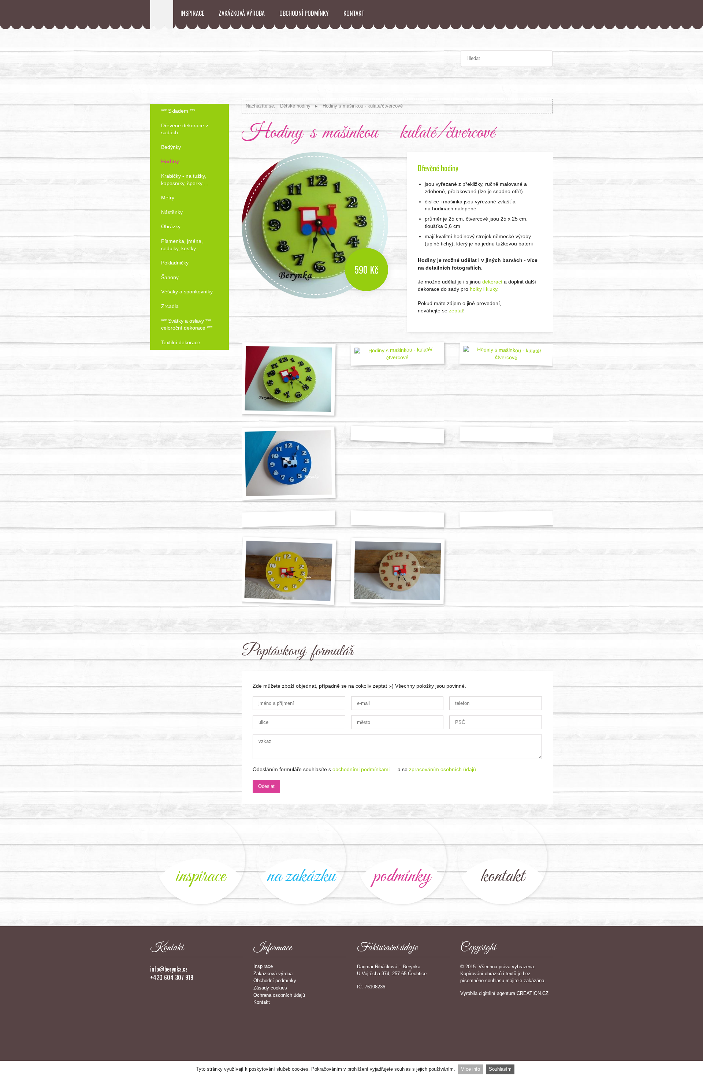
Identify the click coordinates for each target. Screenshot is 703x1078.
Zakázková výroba (242, 13)
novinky (200, 859)
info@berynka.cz (168, 969)
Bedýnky (171, 147)
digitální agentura (497, 993)
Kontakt (353, 13)
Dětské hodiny (295, 106)
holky (475, 289)
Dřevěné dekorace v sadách (184, 129)
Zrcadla (170, 306)
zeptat (456, 310)
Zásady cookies (270, 988)
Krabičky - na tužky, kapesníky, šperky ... (184, 179)
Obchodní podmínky (304, 13)
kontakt (502, 859)
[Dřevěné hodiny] (288, 571)
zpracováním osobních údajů (442, 769)
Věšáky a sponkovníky (187, 291)
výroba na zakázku (301, 859)
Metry (167, 197)
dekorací (492, 282)
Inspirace (192, 13)
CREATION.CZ (532, 993)
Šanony (170, 277)
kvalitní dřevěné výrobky (402, 859)
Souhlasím (500, 1069)
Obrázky (171, 226)
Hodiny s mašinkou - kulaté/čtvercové (363, 106)
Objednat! (533, 314)
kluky (491, 289)
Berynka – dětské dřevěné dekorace (161, 14)
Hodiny (170, 161)
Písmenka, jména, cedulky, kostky (182, 244)
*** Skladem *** (178, 111)
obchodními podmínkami (361, 769)
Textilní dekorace (180, 342)
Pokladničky (175, 263)
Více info (470, 1069)
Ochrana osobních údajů (279, 995)
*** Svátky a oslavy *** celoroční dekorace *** (186, 324)
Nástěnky (172, 212)
